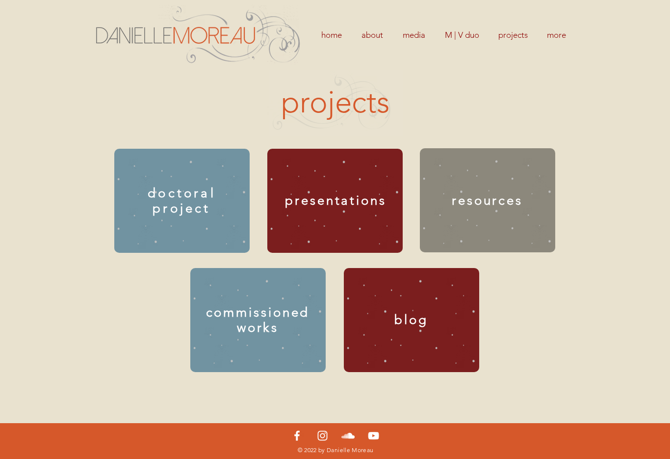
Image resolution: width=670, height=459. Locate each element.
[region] (182, 201)
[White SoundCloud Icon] (348, 435)
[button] (513, 35)
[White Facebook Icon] (297, 435)
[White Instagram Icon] (322, 435)
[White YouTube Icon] (373, 435)
